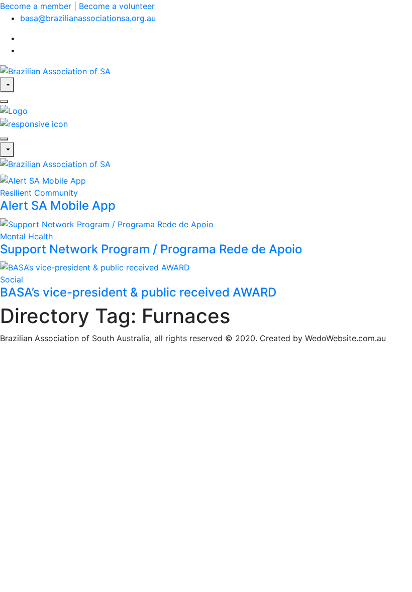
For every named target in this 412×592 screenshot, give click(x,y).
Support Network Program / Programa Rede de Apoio (151, 249)
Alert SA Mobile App (58, 205)
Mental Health (26, 236)
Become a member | (39, 6)
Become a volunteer (117, 6)
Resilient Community (39, 193)
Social (11, 279)
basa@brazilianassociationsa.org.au (88, 18)
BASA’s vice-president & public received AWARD (138, 292)
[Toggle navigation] (4, 138)
